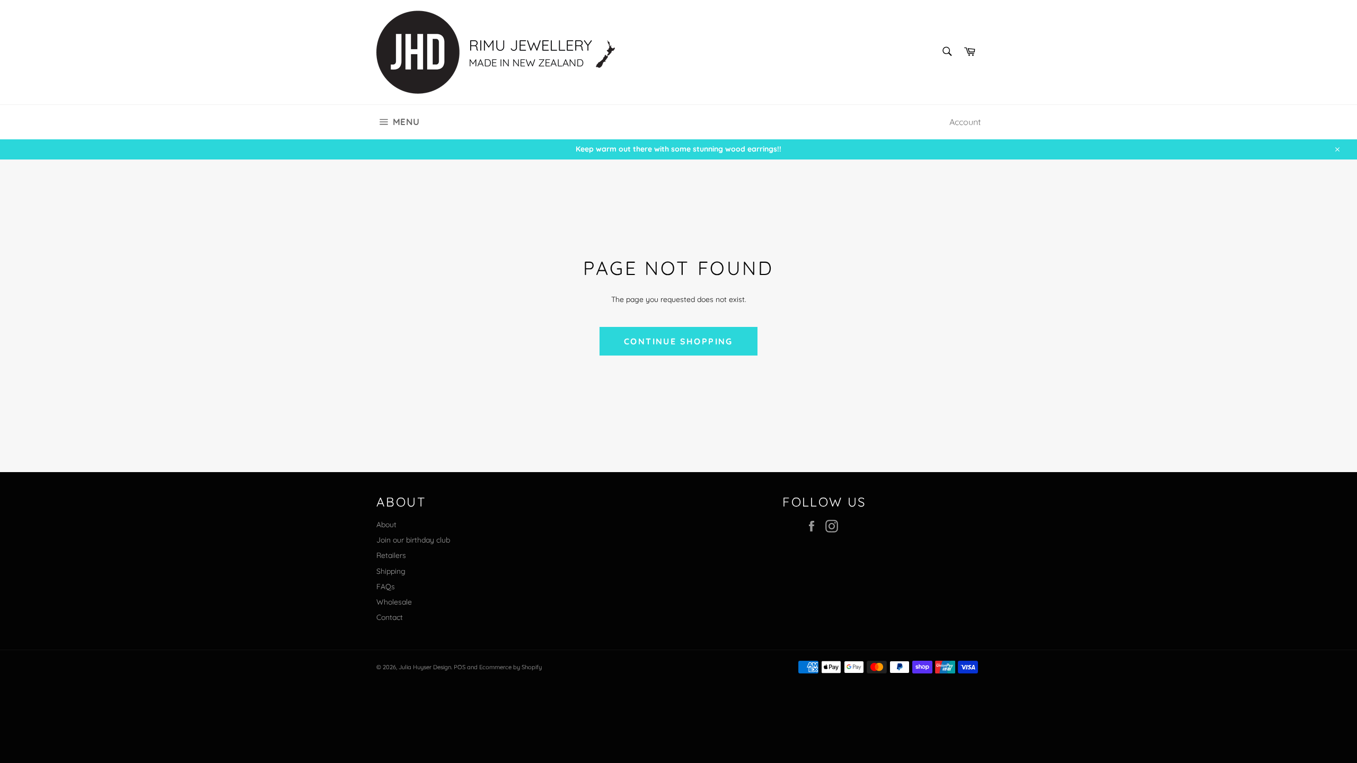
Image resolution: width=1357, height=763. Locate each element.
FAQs (385, 586)
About (386, 524)
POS (459, 667)
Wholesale (394, 602)
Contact (389, 617)
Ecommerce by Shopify (510, 667)
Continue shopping (678, 341)
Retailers (391, 555)
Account (965, 122)
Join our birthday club (413, 540)
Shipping (391, 571)
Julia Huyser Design (425, 667)
